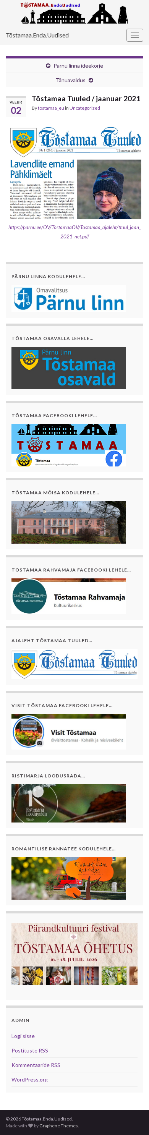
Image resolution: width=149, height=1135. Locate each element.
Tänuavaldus (71, 80)
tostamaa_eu (51, 108)
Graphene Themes (58, 1126)
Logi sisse (23, 1036)
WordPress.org (29, 1079)
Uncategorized (85, 108)
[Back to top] (131, 1117)
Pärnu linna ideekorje (78, 65)
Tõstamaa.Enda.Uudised (37, 35)
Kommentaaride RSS (35, 1065)
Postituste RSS (29, 1050)
